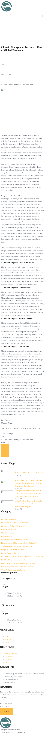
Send (6, 712)
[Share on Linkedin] (5, 455)
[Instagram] (22, 26)
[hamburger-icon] (40, 16)
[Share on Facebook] (5, 446)
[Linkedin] (22, 31)
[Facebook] (22, 37)
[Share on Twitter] (5, 451)
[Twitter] (22, 21)
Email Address (6, 703)
